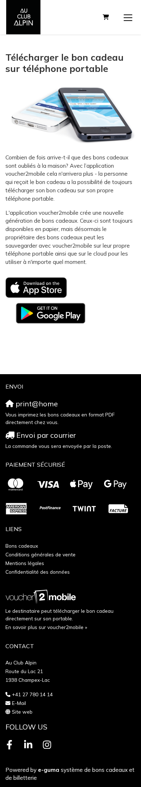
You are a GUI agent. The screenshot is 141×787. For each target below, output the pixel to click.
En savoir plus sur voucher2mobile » (46, 627)
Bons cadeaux (21, 546)
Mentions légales (24, 563)
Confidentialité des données (37, 572)
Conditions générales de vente (40, 554)
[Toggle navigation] (128, 17)
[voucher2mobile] (41, 597)
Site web (22, 712)
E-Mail (19, 703)
